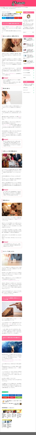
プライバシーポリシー (26, 92)
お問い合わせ (25, 87)
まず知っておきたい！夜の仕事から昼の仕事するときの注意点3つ (28, 57)
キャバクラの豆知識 (26, 72)
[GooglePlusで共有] (16, 18)
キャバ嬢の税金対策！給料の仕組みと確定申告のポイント (28, 40)
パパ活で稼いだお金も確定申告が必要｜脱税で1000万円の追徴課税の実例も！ (28, 51)
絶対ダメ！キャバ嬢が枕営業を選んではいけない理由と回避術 (28, 45)
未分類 (24, 77)
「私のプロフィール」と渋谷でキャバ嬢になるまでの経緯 (28, 85)
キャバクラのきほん (26, 70)
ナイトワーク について (27, 75)
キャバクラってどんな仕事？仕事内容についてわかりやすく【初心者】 (28, 62)
